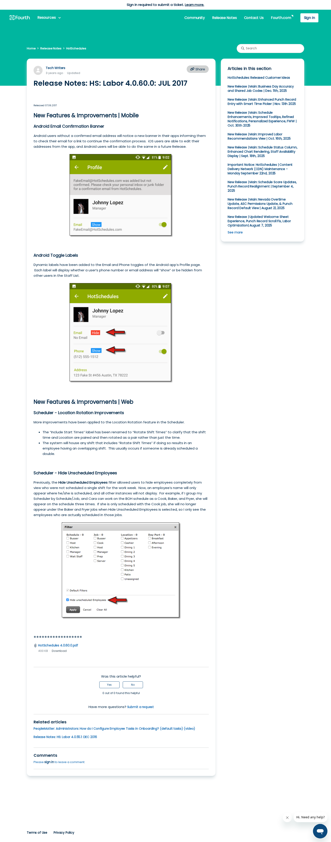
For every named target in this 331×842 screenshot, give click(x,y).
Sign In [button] (309, 17)
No (133, 685)
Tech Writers (55, 68)
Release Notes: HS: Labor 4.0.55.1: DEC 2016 (65, 737)
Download (59, 651)
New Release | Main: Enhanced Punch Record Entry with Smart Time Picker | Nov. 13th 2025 (262, 101)
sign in (49, 762)
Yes (109, 685)
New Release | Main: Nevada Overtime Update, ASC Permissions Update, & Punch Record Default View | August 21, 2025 (260, 203)
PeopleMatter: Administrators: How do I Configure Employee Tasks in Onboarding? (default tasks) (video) (114, 728)
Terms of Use (37, 832)
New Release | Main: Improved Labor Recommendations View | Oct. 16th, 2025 (259, 136)
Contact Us (254, 17)
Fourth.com (281, 17)
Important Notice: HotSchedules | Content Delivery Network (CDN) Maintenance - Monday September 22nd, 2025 (260, 168)
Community (194, 17)
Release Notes (224, 17)
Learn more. (194, 4)
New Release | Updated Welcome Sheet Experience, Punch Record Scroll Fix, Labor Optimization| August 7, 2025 (259, 221)
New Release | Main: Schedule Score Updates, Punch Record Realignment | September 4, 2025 (262, 186)
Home (31, 48)
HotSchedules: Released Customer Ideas (259, 77)
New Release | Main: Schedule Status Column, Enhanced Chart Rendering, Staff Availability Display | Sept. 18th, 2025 (262, 151)
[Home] (20, 18)
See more (235, 232)
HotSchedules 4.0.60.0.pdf (58, 645)
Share (200, 69)
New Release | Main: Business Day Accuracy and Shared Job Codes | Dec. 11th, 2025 (261, 88)
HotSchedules (76, 48)
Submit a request (140, 707)
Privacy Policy (64, 832)
